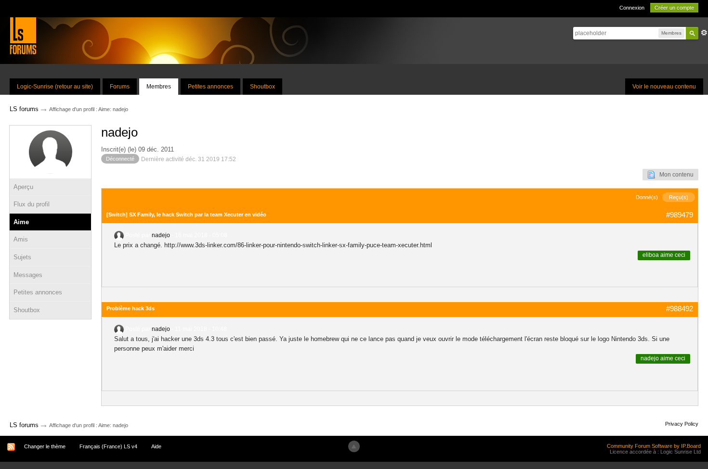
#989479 (679, 215)
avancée (704, 33)
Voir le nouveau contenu (664, 86)
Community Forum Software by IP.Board (654, 446)
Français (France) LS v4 (108, 446)
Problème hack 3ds (130, 308)
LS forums (24, 425)
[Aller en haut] (354, 446)
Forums (120, 86)
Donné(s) (647, 197)
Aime (21, 222)
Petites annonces (210, 86)
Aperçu (23, 186)
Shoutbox (262, 86)
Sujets (22, 257)
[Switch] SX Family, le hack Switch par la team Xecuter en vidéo (186, 214)
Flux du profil (31, 204)
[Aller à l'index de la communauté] (23, 35)
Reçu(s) (678, 197)
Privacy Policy (681, 424)
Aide (156, 446)
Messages (27, 275)
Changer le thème (45, 446)
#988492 (679, 308)
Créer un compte (674, 8)
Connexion (631, 8)
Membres (158, 86)
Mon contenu (674, 174)
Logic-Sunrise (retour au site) (55, 86)
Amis (20, 239)
